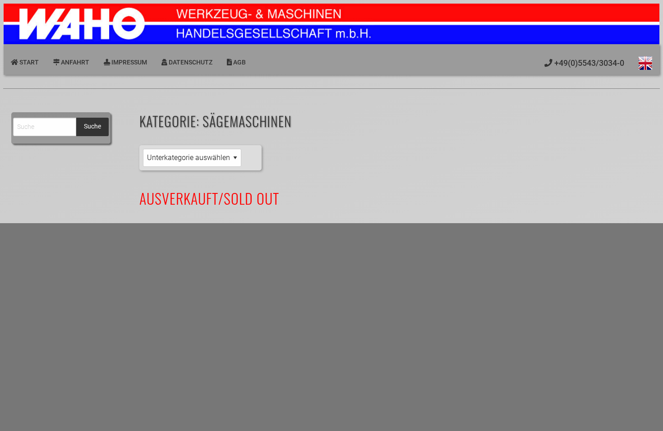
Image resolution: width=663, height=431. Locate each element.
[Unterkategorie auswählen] (192, 158)
